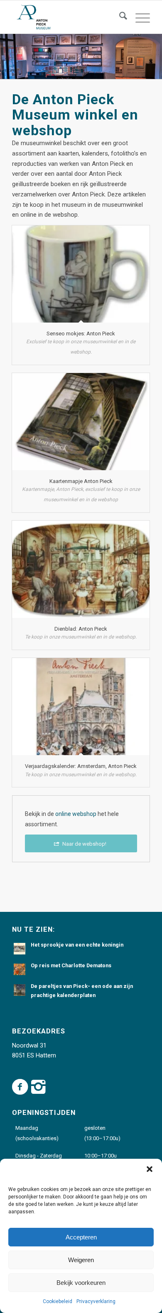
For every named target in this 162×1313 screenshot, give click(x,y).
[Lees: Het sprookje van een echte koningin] (19, 948)
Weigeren (81, 1259)
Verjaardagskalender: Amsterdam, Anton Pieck (81, 766)
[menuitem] (119, 16)
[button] (149, 1169)
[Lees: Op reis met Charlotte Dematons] (19, 969)
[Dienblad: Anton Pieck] (81, 569)
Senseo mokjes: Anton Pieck (81, 333)
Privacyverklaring (95, 1301)
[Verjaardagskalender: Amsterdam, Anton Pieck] (81, 706)
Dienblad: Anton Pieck (80, 629)
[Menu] (138, 16)
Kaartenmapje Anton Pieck (81, 481)
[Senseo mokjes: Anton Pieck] (81, 274)
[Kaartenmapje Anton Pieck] (81, 421)
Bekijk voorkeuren (81, 1282)
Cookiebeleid (57, 1301)
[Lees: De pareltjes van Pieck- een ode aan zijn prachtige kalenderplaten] (19, 990)
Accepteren (81, 1237)
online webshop (75, 814)
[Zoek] (119, 16)
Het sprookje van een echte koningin (77, 945)
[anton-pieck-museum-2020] (67, 16)
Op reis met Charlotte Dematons (71, 965)
